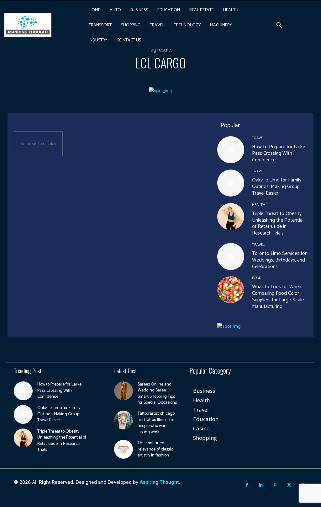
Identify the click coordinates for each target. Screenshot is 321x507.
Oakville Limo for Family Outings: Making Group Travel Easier (276, 186)
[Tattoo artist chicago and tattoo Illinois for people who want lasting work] (123, 420)
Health (258, 205)
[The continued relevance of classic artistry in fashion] (123, 449)
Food (256, 278)
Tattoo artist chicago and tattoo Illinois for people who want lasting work (156, 423)
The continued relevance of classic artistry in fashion (155, 449)
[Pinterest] (275, 485)
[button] (279, 25)
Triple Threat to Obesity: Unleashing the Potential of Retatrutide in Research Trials (277, 223)
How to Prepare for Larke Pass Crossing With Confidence (278, 153)
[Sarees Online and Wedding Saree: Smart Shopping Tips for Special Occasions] (123, 390)
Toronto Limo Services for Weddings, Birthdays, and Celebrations (279, 260)
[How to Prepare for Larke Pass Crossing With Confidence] (230, 149)
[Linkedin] (260, 485)
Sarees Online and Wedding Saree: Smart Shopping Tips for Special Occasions (157, 394)
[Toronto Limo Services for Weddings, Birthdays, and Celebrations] (230, 256)
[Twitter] (289, 485)
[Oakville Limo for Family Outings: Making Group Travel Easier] (230, 183)
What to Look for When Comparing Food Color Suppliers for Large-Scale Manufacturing (278, 296)
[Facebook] (246, 485)
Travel (258, 138)
